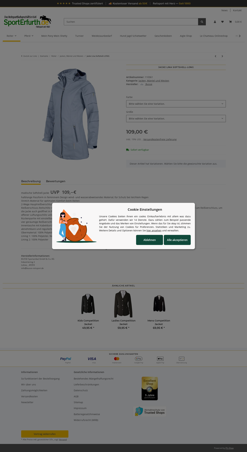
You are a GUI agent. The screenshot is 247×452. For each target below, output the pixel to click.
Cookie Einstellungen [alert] (145, 209)
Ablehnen (149, 240)
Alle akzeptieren (177, 240)
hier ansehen (154, 230)
